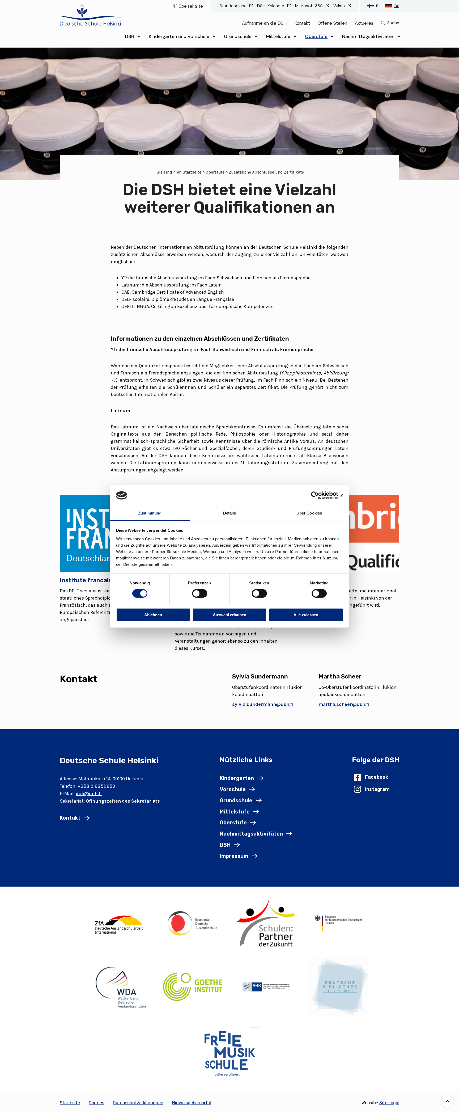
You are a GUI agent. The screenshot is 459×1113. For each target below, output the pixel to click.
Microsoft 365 (309, 6)
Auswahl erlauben (229, 614)
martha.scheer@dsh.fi (343, 704)
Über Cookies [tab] (309, 513)
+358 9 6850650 (96, 786)
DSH (129, 36)
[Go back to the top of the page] (447, 1101)
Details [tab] (229, 513)
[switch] (199, 593)
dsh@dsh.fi (89, 793)
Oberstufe (316, 36)
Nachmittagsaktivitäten (368, 36)
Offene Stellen (332, 23)
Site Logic (389, 1102)
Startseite (192, 172)
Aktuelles (364, 23)
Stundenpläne (233, 6)
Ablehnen (153, 614)
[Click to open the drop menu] (138, 36)
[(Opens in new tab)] (119, 923)
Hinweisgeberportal (191, 1102)
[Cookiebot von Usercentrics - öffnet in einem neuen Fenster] (320, 495)
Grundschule (238, 36)
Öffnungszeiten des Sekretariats (123, 801)
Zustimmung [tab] (150, 513)
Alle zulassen (306, 614)
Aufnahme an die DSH (264, 23)
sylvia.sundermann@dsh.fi (263, 704)
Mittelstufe (278, 36)
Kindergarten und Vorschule (179, 36)
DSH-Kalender (271, 6)
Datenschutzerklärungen (138, 1102)
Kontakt (302, 23)
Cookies (96, 1102)
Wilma (339, 6)
